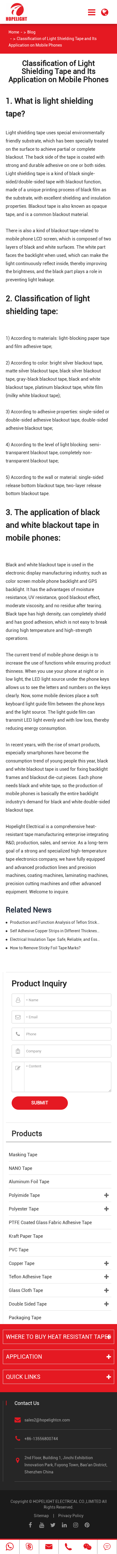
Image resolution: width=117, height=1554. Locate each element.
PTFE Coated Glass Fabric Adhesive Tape (50, 1222)
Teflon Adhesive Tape (30, 1276)
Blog (31, 32)
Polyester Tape (24, 1209)
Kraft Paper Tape (26, 1236)
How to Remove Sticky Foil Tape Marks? (45, 948)
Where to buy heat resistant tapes (58, 1336)
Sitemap (41, 1515)
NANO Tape (20, 1168)
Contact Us (26, 1403)
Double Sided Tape (28, 1304)
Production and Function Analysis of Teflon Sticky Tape (55, 922)
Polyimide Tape (24, 1195)
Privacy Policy (70, 1515)
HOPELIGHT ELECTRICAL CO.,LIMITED (67, 1501)
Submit (39, 1102)
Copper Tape (21, 1263)
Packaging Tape (25, 1317)
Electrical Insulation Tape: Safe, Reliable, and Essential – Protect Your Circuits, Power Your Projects (55, 939)
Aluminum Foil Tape (29, 1181)
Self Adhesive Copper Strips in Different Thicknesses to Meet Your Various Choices (55, 931)
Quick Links (23, 1376)
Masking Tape (23, 1154)
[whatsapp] (9, 1547)
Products (27, 1133)
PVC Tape (18, 1250)
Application (24, 1356)
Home (14, 32)
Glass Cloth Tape (26, 1290)
